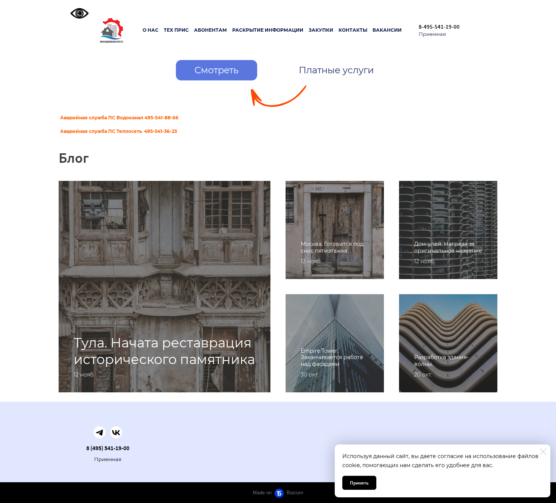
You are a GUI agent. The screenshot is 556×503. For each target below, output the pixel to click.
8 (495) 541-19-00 (107, 448)
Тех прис (176, 30)
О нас (150, 30)
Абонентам (210, 30)
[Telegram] (99, 432)
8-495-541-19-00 (439, 26)
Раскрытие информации (267, 30)
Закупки (321, 30)
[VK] (116, 432)
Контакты (353, 30)
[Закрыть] (543, 451)
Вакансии (387, 30)
